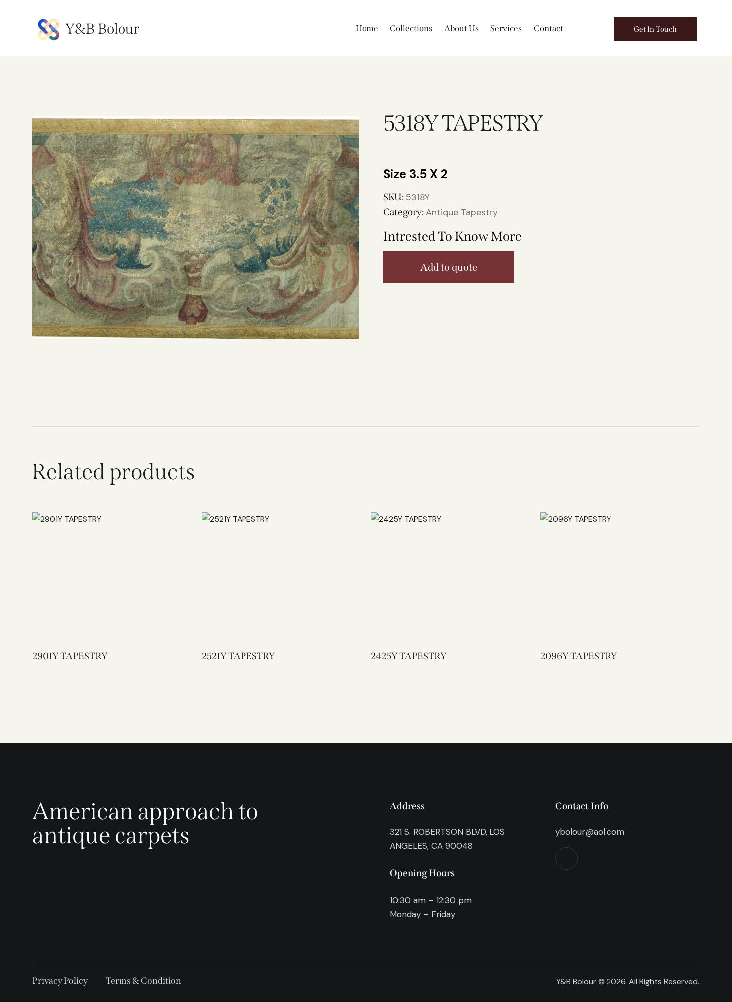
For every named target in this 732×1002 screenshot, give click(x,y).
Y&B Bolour (102, 29)
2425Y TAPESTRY (408, 656)
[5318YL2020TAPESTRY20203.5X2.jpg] (195, 227)
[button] (91, 574)
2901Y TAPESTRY (69, 656)
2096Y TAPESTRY (578, 656)
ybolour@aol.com (589, 831)
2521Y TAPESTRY (238, 656)
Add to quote (448, 267)
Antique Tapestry (462, 212)
